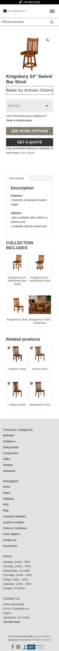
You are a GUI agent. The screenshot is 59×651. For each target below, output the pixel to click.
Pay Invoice (10, 545)
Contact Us (9, 540)
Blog (5, 510)
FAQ (5, 504)
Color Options (11, 534)
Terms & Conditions (15, 528)
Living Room (10, 453)
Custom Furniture (13, 522)
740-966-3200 (31, 2)
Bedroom (8, 435)
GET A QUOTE (29, 142)
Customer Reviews (14, 516)
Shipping (8, 498)
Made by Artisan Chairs (30, 90)
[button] (47, 40)
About (6, 492)
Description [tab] (16, 178)
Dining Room (11, 447)
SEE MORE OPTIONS (29, 131)
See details (28, 152)
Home (6, 486)
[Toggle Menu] (52, 11)
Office (6, 459)
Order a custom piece (19, 120)
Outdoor (8, 465)
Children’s (9, 441)
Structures (9, 470)
